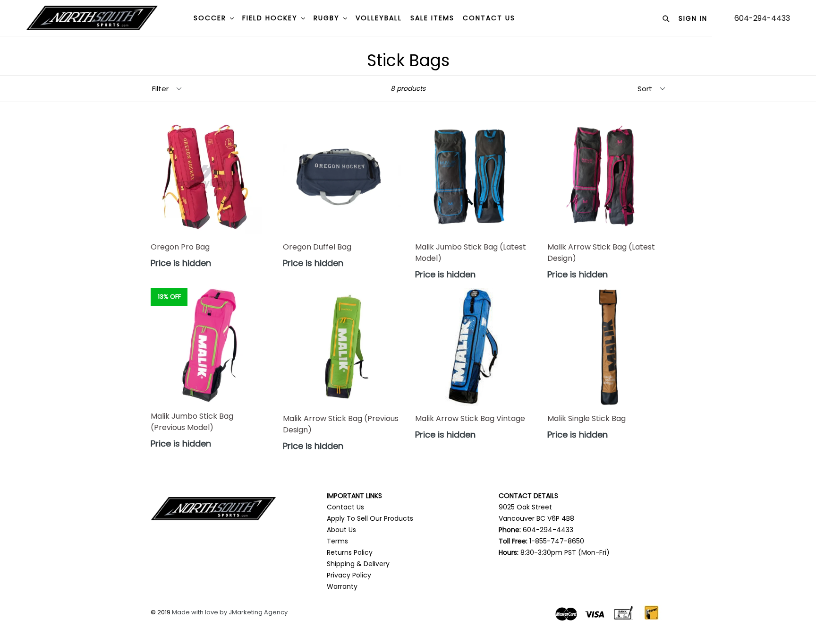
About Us (341, 529)
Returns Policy (350, 552)
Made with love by (200, 612)
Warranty (342, 586)
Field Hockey (271, 18)
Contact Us (345, 507)
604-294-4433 (762, 18)
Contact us (489, 18)
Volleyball (379, 18)
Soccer (211, 18)
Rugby (328, 18)
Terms (337, 541)
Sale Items (432, 18)
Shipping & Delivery (358, 563)
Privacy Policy (349, 575)
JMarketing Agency (258, 612)
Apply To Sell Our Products (370, 518)
